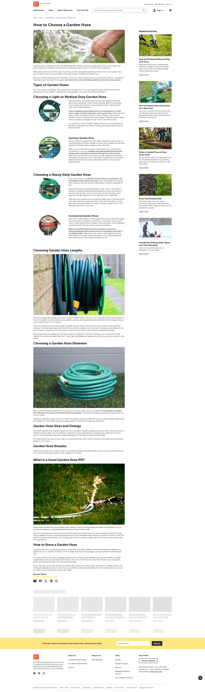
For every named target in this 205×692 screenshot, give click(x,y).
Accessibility (86, 687)
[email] (35, 581)
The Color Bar (82, 10)
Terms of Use (64, 687)
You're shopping (46, 3)
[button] (159, 10)
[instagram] (56, 581)
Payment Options (121, 663)
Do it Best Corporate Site (77, 663)
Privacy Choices (132, 687)
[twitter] (45, 581)
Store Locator (148, 4)
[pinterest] (51, 581)
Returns (118, 667)
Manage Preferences (146, 687)
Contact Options (148, 661)
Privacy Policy (75, 687)
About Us (169, 4)
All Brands (109, 687)
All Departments (98, 687)
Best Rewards (159, 4)
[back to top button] (200, 678)
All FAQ (118, 660)
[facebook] (40, 581)
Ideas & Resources (64, 10)
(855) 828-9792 (156, 671)
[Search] (144, 10)
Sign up (157, 643)
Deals (51, 10)
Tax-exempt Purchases (124, 678)
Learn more (144, 75)
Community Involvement (77, 660)
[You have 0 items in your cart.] (170, 10)
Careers (71, 667)
